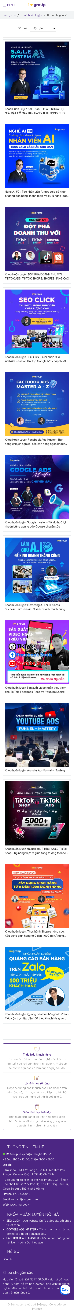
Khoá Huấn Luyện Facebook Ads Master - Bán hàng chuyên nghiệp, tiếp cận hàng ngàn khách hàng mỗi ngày (35, 442)
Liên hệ (7, 1259)
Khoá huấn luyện (31, 15)
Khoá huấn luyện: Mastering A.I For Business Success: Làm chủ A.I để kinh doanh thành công (35, 607)
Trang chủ (9, 15)
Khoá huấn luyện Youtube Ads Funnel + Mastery (35, 770)
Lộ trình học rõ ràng (37, 1083)
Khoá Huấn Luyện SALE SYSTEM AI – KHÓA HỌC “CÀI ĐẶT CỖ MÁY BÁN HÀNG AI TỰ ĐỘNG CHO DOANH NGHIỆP (35, 111)
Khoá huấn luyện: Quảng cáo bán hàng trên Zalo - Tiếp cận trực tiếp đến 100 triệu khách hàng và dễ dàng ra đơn (37, 1016)
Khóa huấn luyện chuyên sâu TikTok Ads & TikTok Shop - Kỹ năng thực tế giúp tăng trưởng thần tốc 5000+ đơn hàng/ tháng (36, 851)
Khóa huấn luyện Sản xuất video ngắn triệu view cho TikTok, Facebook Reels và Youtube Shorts (35, 690)
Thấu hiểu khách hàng (37, 1054)
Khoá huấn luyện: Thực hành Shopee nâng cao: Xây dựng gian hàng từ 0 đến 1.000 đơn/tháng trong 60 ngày (35, 934)
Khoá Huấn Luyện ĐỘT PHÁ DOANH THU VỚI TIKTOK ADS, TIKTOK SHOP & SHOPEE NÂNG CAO (37, 276)
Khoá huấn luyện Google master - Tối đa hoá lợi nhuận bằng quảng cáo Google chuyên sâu (35, 524)
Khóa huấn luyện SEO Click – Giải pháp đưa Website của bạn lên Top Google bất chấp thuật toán (35, 359)
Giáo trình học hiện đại (37, 1112)
